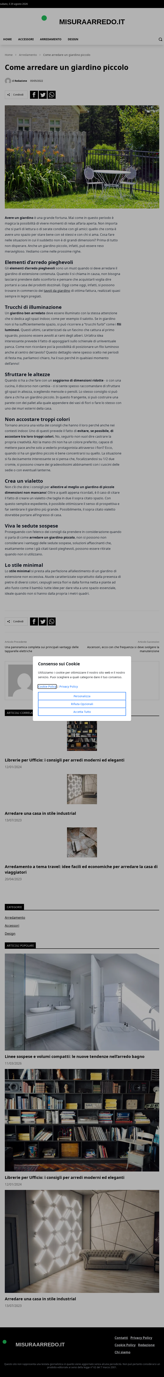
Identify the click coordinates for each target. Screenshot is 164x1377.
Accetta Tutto (82, 712)
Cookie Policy (47, 686)
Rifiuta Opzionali (82, 704)
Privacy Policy (68, 686)
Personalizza (82, 696)
